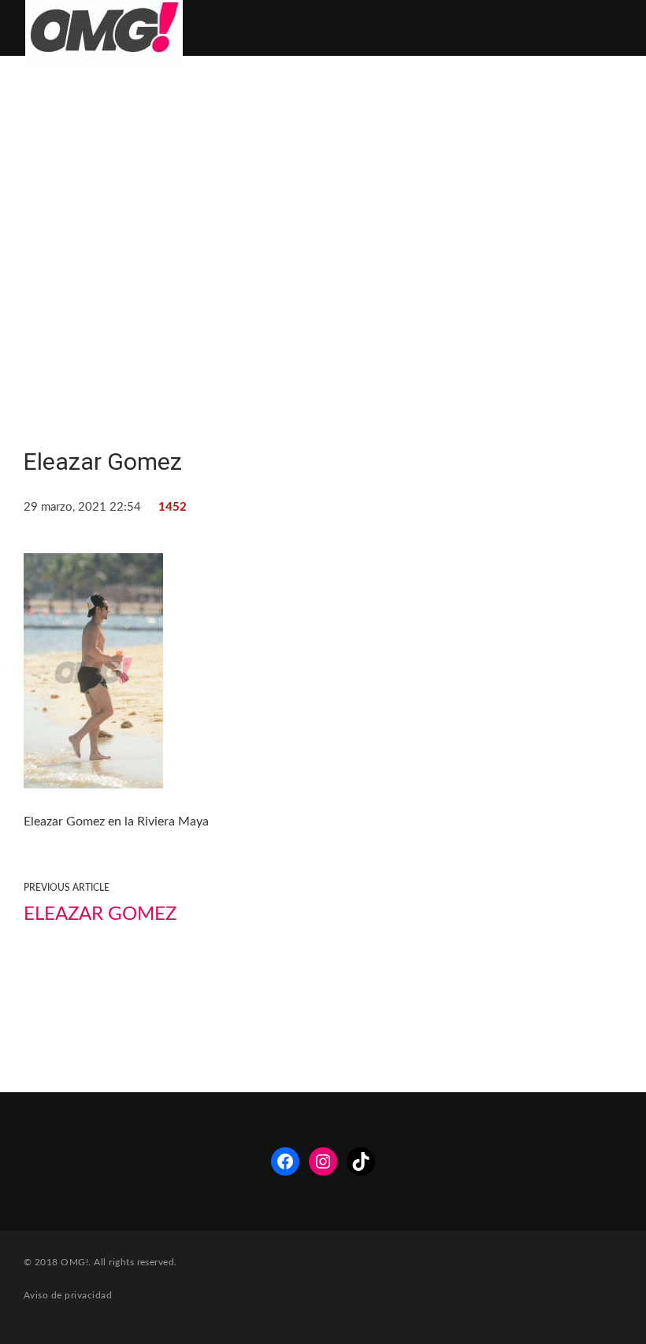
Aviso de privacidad (68, 1295)
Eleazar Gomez (100, 914)
